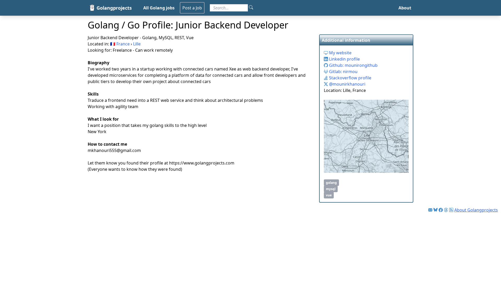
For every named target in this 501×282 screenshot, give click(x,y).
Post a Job (192, 8)
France (123, 44)
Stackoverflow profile (349, 78)
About (404, 8)
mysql (331, 189)
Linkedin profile (344, 59)
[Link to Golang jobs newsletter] (430, 210)
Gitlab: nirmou (342, 71)
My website (339, 53)
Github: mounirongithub (353, 65)
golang (331, 182)
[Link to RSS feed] (451, 210)
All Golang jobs (159, 8)
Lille (137, 44)
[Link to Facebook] (441, 210)
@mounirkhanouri (346, 84)
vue (329, 195)
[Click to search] (251, 7)
